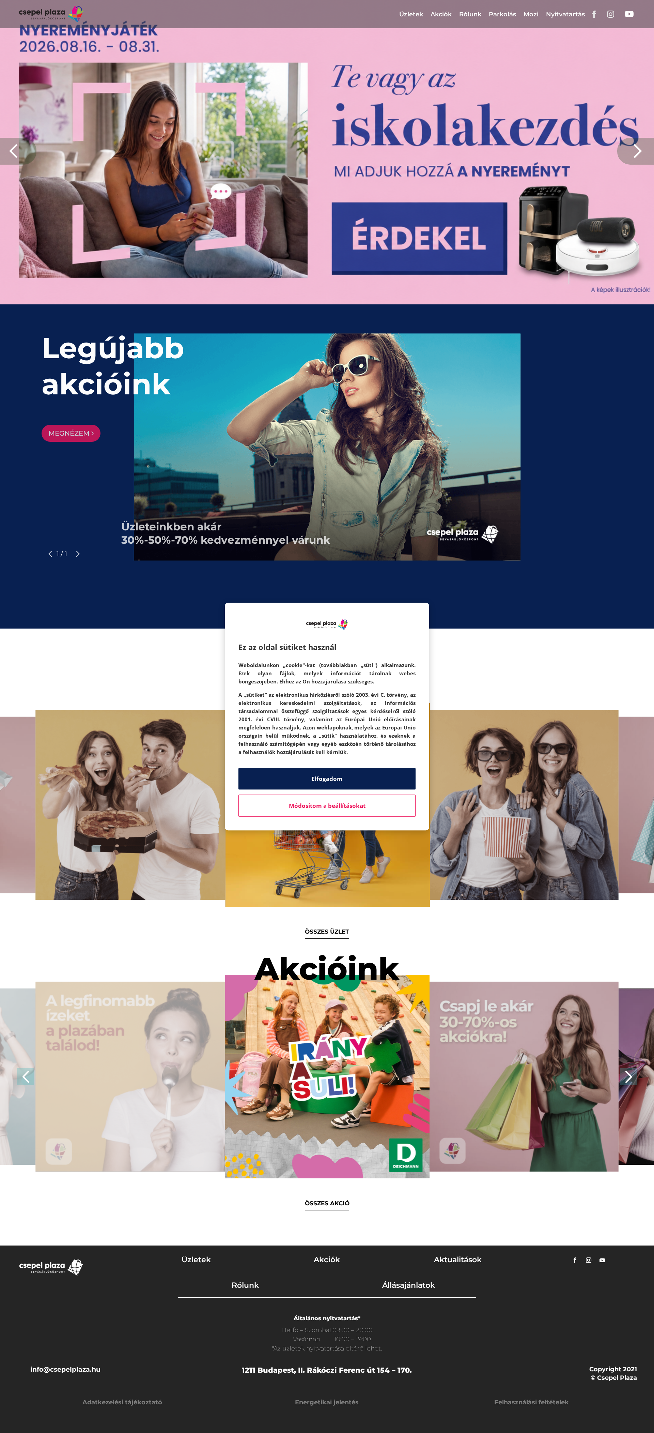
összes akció (327, 1203)
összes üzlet (327, 931)
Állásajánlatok (408, 1285)
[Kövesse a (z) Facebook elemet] (575, 1260)
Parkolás (502, 14)
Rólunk (470, 14)
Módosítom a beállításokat (327, 806)
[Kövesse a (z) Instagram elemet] (588, 1260)
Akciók (441, 14)
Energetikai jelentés (327, 1402)
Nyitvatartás (565, 14)
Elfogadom (327, 779)
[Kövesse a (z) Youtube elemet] (602, 1260)
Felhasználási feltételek (531, 1402)
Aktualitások (458, 1259)
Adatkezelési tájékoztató (122, 1402)
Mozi (531, 14)
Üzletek (411, 14)
